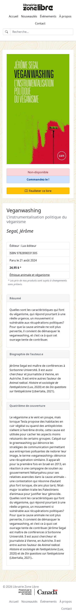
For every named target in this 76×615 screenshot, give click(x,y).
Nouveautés (29, 16)
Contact (40, 23)
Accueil (13, 16)
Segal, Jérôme (20, 231)
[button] (38, 179)
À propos (65, 16)
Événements (48, 16)
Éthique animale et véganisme (30, 275)
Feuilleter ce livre (40, 191)
